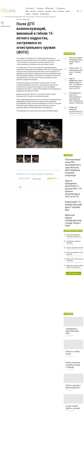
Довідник (61, 8)
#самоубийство (49, 174)
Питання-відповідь (44, 14)
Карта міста (33, 11)
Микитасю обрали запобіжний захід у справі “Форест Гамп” (76, 61)
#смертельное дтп (21, 174)
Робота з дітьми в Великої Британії (73, 386)
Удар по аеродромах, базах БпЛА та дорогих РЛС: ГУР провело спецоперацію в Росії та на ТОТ (75, 83)
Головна (31, 8)
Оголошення (35, 14)
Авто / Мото (48, 11)
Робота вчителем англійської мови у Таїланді (73, 364)
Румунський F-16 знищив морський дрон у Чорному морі (75, 71)
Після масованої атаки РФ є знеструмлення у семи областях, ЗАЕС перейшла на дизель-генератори (76, 98)
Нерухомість (41, 11)
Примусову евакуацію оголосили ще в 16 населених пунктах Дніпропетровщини (76, 111)
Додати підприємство (73, 273)
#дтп (28, 174)
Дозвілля (67, 11)
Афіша (27, 11)
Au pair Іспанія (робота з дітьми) (73, 407)
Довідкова (61, 11)
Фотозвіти (28, 14)
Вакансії (50, 8)
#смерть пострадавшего (37, 174)
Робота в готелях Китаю (73, 352)
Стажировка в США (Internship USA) (72, 331)
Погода (55, 11)
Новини (41, 8)
